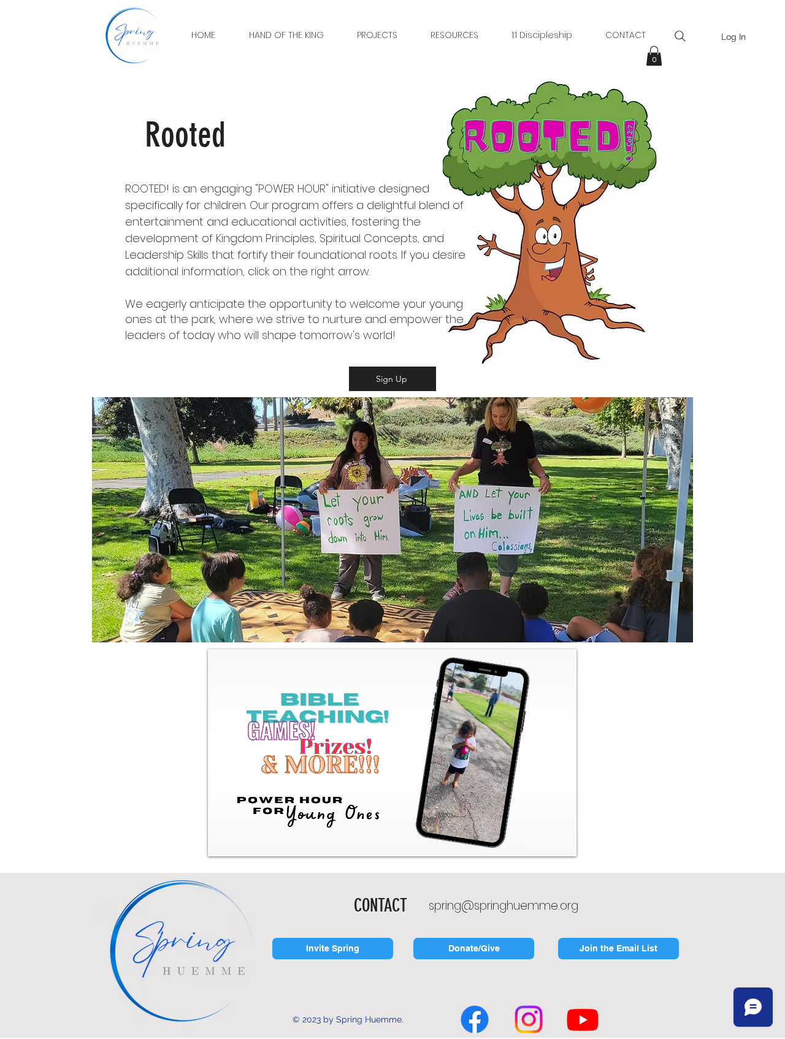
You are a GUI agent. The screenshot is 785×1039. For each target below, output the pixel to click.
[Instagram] (528, 1019)
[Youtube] (582, 1019)
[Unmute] (245, 840)
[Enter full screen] (560, 840)
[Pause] (224, 840)
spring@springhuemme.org (503, 905)
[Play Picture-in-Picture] (539, 840)
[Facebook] (474, 1019)
